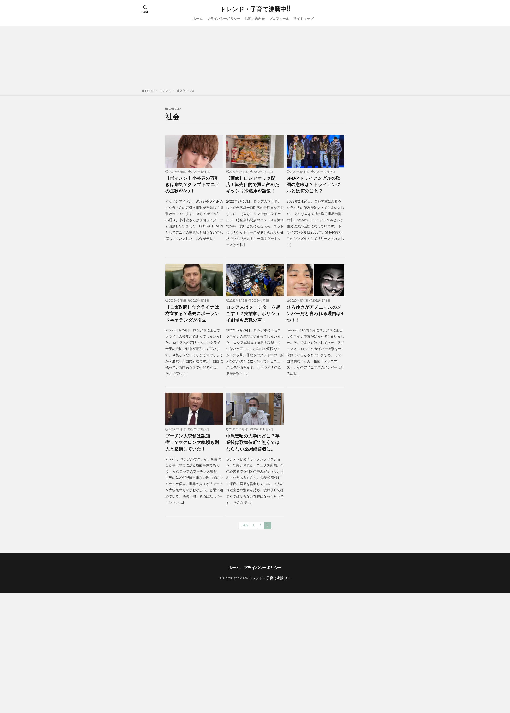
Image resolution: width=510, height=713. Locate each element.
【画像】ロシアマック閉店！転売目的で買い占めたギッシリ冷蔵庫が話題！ (253, 185)
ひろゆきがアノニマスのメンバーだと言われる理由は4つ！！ (315, 313)
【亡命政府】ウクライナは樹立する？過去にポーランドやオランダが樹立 (192, 313)
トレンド (165, 90)
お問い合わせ (255, 18)
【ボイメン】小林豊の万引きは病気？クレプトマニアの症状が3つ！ (192, 185)
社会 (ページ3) (185, 90)
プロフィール (279, 18)
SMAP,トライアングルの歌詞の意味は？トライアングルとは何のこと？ (314, 185)
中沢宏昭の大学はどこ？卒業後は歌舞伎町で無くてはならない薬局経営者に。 (253, 442)
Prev (245, 525)
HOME (149, 91)
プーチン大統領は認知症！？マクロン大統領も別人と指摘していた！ (192, 442)
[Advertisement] (255, 56)
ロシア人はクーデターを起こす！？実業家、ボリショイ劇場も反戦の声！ (253, 313)
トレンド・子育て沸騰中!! (255, 9)
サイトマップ (303, 18)
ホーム (198, 18)
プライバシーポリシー (224, 18)
